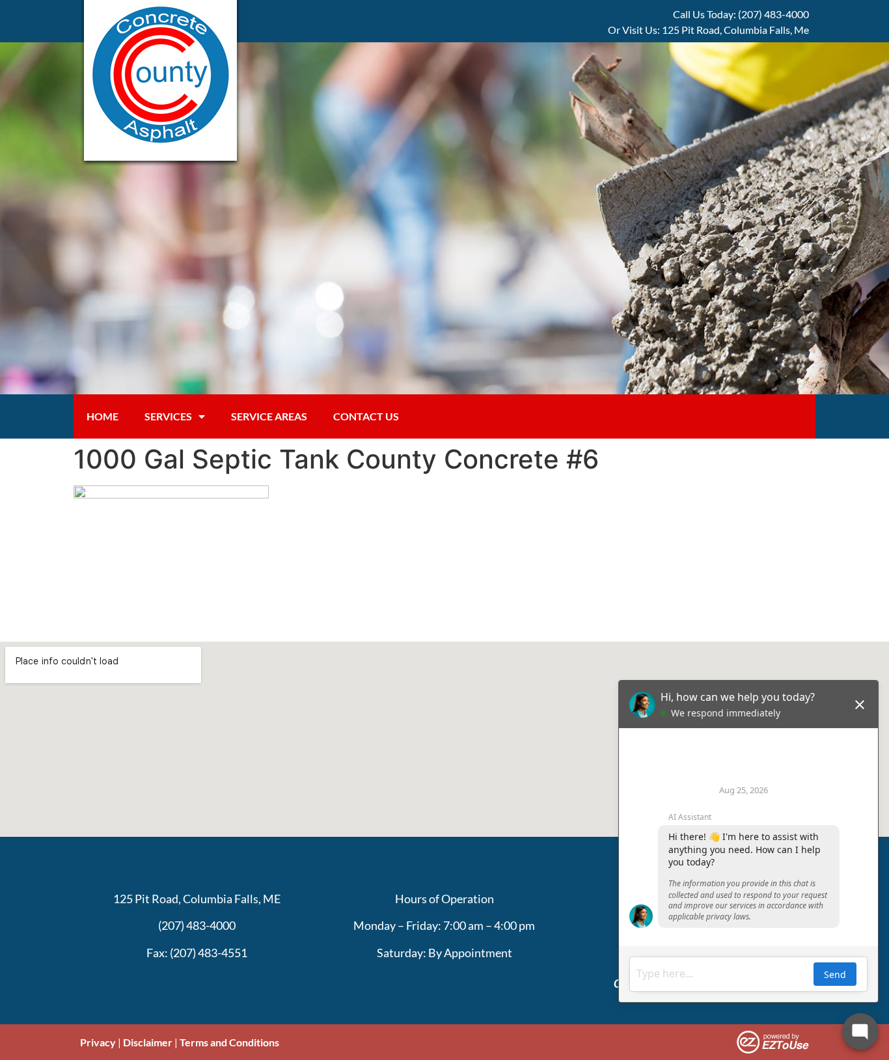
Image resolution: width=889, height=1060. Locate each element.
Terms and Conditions (229, 1042)
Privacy (98, 1042)
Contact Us (366, 416)
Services (168, 416)
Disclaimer (147, 1042)
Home (102, 416)
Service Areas (269, 416)
